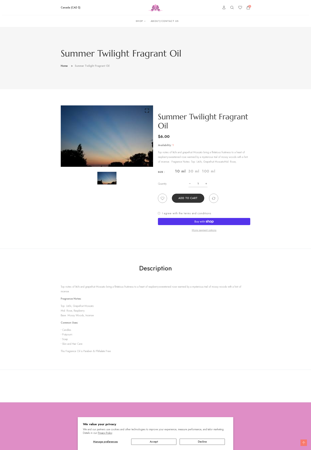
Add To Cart (188, 198)
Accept (154, 442)
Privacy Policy (105, 433)
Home (64, 66)
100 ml (208, 171)
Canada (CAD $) (71, 7)
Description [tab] (155, 268)
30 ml (193, 171)
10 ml (180, 171)
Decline (202, 442)
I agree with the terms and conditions (186, 213)
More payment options (204, 230)
